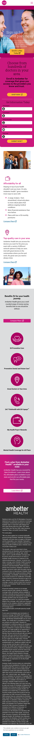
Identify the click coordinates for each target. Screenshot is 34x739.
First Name (6, 106)
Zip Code (5, 133)
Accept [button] (13, 734)
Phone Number (7, 119)
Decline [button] (6, 734)
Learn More (21, 491)
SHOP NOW (19, 95)
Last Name (6, 112)
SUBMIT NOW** (17, 141)
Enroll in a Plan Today (18, 52)
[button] (24, 734)
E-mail (5, 126)
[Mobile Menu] (31, 3)
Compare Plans (10, 221)
